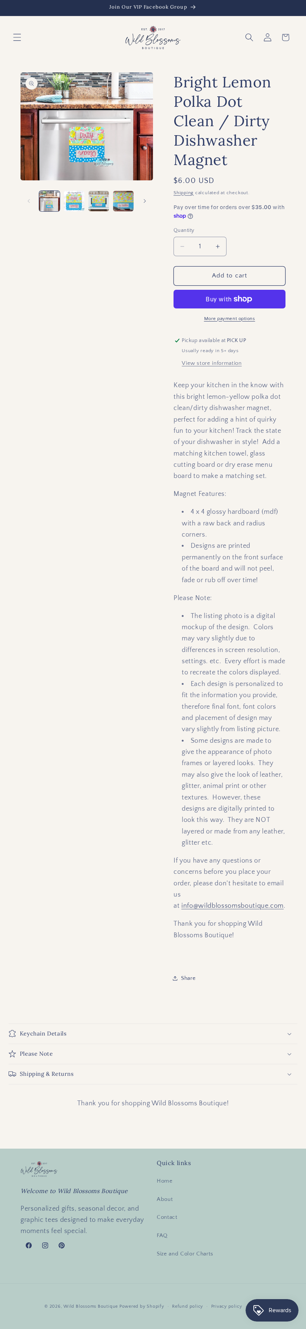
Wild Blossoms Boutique (91, 1306)
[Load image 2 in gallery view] (74, 201)
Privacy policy (226, 1306)
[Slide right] (145, 201)
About (165, 1199)
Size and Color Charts (185, 1254)
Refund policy (187, 1306)
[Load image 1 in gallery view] (49, 201)
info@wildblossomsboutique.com (232, 906)
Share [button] (188, 978)
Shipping (184, 192)
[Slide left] (29, 201)
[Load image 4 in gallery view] (123, 201)
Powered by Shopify (141, 1306)
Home (165, 1181)
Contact (167, 1217)
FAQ (162, 1235)
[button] (17, 37)
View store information (212, 363)
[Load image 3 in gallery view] (98, 201)
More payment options (229, 318)
